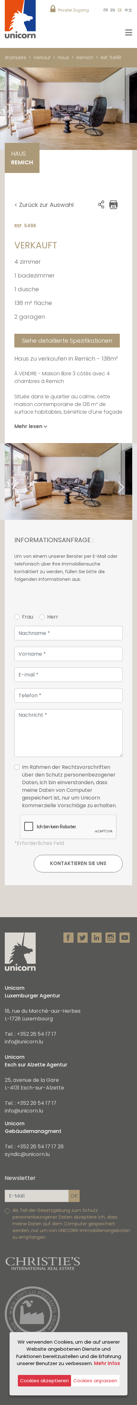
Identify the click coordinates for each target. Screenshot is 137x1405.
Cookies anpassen (95, 1380)
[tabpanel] (68, 481)
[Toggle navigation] (128, 32)
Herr (52, 617)
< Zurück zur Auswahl (44, 205)
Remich (84, 57)
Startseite (15, 57)
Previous (8, 481)
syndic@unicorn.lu (27, 1154)
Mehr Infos (107, 1363)
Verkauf (41, 57)
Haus (63, 57)
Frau (27, 617)
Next (129, 481)
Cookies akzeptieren (44, 1380)
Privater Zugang (73, 10)
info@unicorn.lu (24, 1041)
